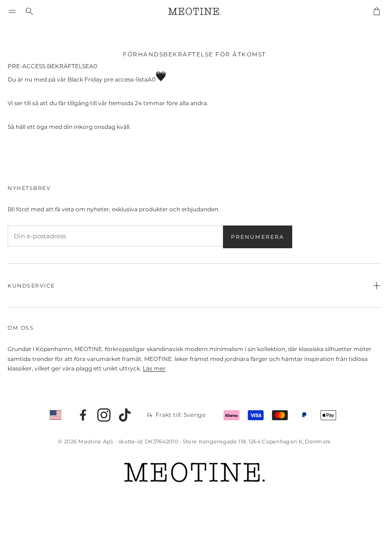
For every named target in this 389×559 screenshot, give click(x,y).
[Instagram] (104, 415)
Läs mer (154, 368)
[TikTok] (124, 415)
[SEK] (55, 415)
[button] (12, 11)
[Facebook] (83, 415)
